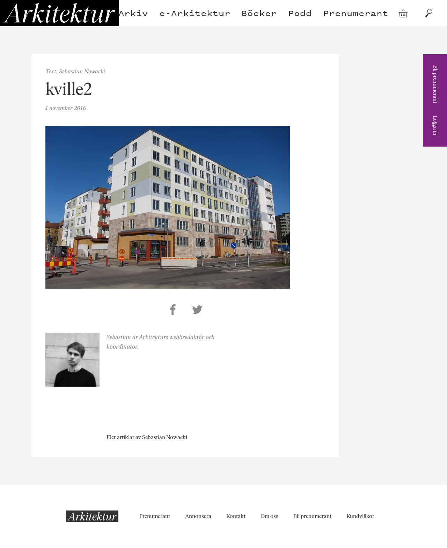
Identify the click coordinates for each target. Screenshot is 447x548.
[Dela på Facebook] (173, 311)
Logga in (435, 125)
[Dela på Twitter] (197, 311)
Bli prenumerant (435, 84)
